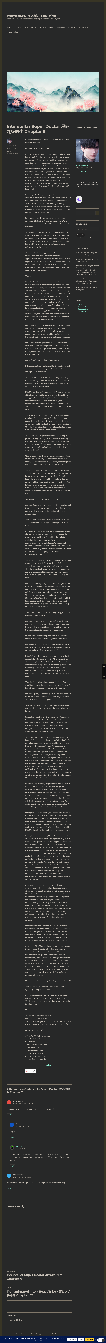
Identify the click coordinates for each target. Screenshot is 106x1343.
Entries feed (82, 307)
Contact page (84, 28)
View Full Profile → (82, 172)
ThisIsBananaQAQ (82, 165)
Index (41, 28)
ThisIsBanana (11, 145)
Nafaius (19, 1146)
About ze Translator (57, 28)
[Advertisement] (53, 54)
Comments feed (83, 309)
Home (9, 28)
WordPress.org (83, 311)
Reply (9, 1115)
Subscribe (80, 235)
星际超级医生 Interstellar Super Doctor (13, 153)
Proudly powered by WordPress (52, 1334)
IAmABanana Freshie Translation (31, 15)
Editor (70, 28)
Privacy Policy (12, 32)
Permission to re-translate (25, 28)
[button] (79, 199)
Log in (80, 305)
